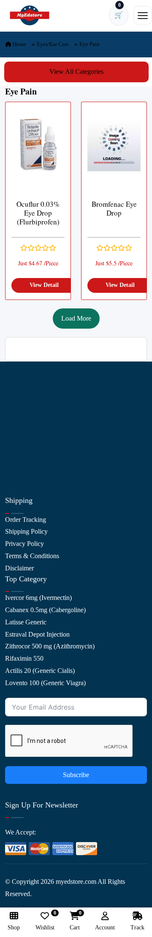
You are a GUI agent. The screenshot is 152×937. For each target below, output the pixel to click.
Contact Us (20, 407)
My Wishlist (21, 468)
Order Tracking (25, 519)
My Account (21, 420)
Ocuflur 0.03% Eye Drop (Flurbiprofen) (38, 213)
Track (137, 927)
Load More (76, 318)
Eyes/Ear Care (53, 44)
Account (105, 927)
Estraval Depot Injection (37, 634)
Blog (11, 432)
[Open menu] (142, 15)
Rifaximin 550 (24, 658)
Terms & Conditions (32, 555)
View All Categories (76, 71)
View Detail (44, 285)
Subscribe (76, 774)
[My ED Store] (29, 15)
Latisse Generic (25, 622)
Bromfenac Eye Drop (114, 209)
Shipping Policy (26, 531)
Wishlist (44, 921)
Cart (75, 921)
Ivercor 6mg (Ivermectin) (38, 597)
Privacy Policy (24, 543)
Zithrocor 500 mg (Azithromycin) (50, 646)
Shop (12, 444)
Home (18, 44)
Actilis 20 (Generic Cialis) (40, 670)
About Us (18, 395)
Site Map (17, 456)
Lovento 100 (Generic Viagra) (45, 682)
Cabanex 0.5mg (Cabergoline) (45, 609)
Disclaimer (19, 568)
